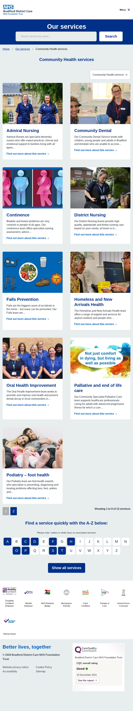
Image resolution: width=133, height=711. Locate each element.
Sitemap (40, 671)
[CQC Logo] (86, 652)
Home (6, 49)
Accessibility (10, 671)
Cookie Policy (44, 667)
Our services (22, 49)
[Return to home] (19, 10)
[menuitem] (18, 667)
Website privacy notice (16, 667)
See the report (86, 680)
